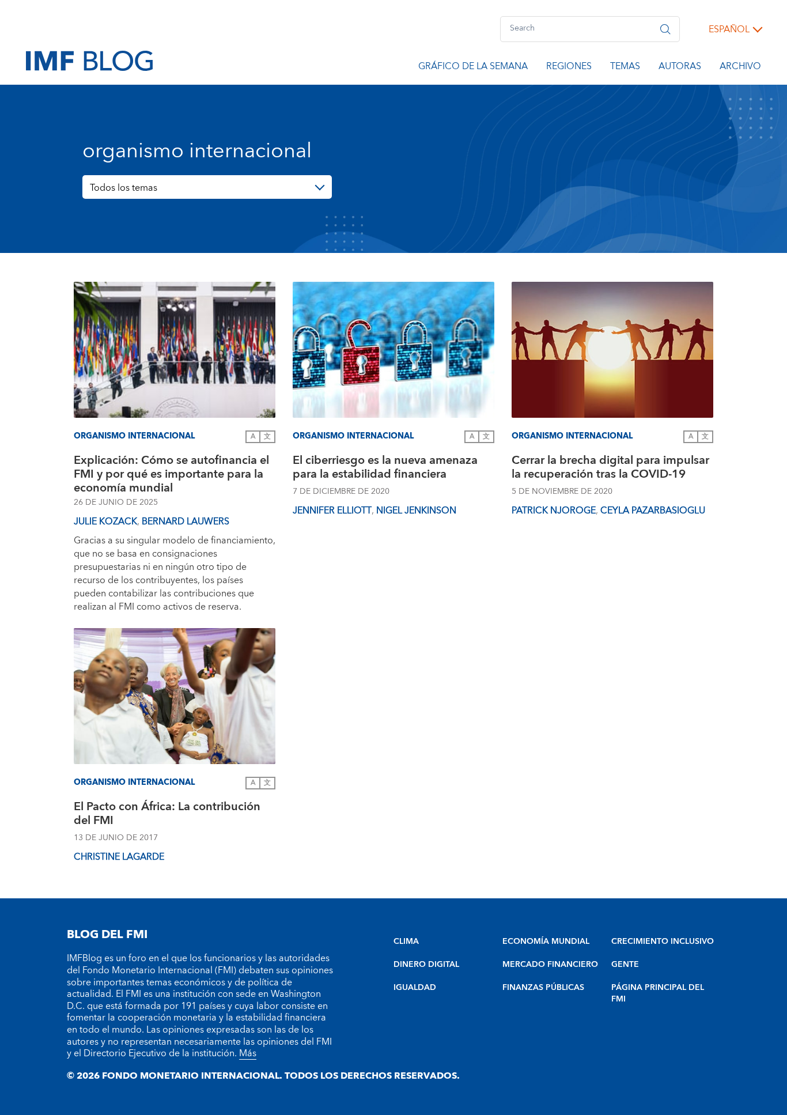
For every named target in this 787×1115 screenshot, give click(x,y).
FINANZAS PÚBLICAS (543, 987)
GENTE (625, 964)
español (729, 29)
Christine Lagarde (119, 857)
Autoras (680, 68)
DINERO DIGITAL (426, 964)
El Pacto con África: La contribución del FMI (167, 815)
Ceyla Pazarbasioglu (652, 510)
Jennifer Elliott (332, 510)
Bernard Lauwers (185, 521)
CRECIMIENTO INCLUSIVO (662, 941)
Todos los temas (123, 188)
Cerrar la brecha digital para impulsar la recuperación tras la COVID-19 (610, 468)
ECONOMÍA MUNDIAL (545, 941)
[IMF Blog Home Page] (89, 60)
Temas (625, 68)
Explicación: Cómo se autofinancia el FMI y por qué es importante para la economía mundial (171, 474)
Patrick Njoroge (554, 510)
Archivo (740, 68)
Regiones (569, 68)
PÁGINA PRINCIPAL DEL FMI (657, 993)
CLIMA (406, 941)
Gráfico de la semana (473, 68)
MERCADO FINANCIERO (550, 964)
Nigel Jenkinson (416, 510)
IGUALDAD (415, 987)
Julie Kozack (105, 521)
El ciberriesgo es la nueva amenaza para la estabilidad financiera (385, 468)
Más (247, 1053)
